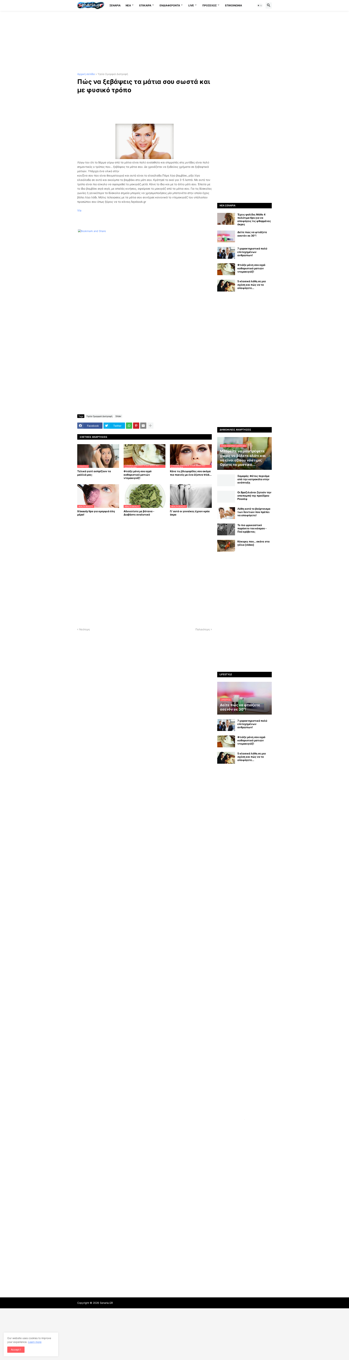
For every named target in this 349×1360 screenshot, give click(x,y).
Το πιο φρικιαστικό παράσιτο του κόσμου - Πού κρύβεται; (252, 528)
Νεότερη (84, 629)
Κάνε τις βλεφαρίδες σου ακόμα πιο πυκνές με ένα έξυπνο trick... (191, 473)
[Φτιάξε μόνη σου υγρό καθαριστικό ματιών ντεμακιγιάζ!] (226, 269)
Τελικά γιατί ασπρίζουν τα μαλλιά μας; (94, 473)
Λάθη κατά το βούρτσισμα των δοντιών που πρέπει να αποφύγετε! (253, 512)
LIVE (191, 5)
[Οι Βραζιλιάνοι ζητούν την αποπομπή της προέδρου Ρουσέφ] (226, 497)
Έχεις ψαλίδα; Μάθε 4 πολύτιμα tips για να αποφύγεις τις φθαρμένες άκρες (254, 219)
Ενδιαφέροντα (170, 5)
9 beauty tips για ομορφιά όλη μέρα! (96, 513)
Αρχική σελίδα (86, 74)
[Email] (143, 426)
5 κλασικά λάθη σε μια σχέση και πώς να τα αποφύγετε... (251, 284)
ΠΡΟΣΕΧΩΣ (209, 5)
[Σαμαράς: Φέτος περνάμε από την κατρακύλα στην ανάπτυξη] (226, 480)
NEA (128, 5)
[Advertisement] (174, 41)
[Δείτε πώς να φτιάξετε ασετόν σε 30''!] (226, 236)
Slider (118, 416)
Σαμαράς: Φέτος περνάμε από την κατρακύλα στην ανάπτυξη (253, 479)
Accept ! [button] (16, 1349)
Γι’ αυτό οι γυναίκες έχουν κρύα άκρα (190, 513)
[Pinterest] (136, 426)
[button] (260, 5)
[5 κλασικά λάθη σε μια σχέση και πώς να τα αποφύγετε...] (226, 286)
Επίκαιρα (145, 5)
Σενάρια (115, 5)
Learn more (34, 1341)
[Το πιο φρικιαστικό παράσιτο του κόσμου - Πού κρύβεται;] (226, 529)
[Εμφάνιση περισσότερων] (150, 426)
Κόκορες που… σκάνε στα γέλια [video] (253, 543)
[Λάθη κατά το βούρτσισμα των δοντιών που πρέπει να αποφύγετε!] (226, 513)
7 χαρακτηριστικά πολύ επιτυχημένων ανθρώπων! (252, 252)
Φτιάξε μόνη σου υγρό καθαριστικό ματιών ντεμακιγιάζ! (138, 474)
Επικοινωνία (233, 5)
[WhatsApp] (129, 426)
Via (79, 210)
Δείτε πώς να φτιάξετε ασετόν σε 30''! (252, 234)
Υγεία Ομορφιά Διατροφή (113, 74)
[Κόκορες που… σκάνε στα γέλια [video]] (226, 546)
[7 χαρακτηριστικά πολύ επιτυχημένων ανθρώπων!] (226, 253)
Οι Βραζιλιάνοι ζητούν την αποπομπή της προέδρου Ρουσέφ (254, 495)
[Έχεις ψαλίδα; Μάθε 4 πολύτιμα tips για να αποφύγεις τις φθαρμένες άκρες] (226, 219)
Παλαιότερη (202, 629)
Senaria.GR (106, 1302)
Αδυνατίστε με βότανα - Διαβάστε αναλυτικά (139, 513)
